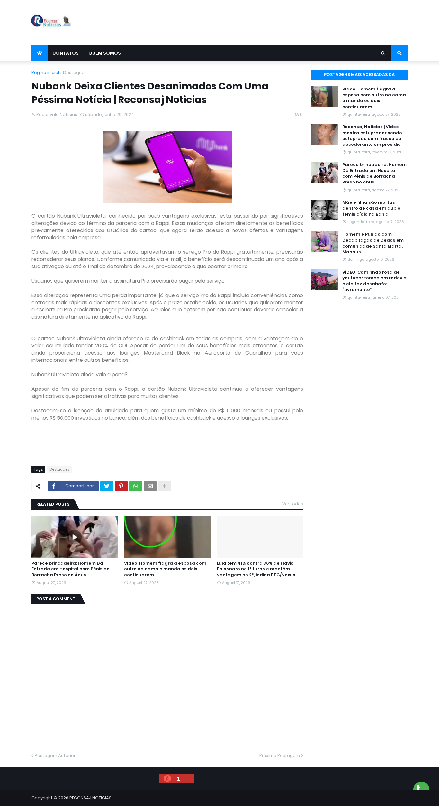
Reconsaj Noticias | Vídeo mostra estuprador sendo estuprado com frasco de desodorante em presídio (372, 135)
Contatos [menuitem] (65, 53)
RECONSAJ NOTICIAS (90, 798)
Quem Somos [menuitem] (104, 53)
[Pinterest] (121, 486)
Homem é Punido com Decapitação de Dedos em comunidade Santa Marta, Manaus (373, 243)
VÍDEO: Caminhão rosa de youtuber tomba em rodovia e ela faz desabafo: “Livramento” (374, 281)
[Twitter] (106, 486)
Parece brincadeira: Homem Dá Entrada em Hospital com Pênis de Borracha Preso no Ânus (70, 569)
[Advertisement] (291, 22)
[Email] (150, 486)
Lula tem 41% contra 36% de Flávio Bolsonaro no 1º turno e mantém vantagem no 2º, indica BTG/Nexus (256, 569)
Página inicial (45, 73)
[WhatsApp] (135, 486)
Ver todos (292, 504)
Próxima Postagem (279, 756)
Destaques (75, 73)
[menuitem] (39, 53)
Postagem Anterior (55, 756)
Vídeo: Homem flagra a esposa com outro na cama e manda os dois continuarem (165, 569)
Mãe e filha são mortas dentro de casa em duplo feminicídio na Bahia (371, 208)
